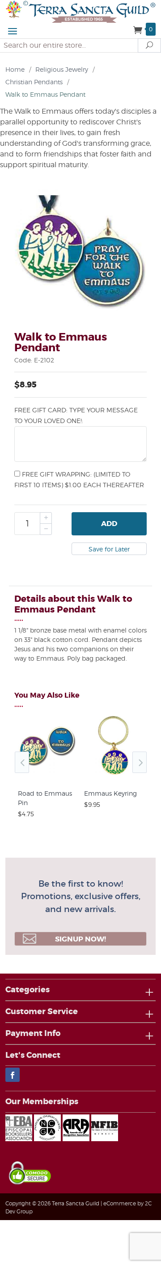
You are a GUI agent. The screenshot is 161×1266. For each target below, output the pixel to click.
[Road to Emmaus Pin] (47, 774)
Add (109, 523)
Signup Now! (80, 939)
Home (15, 69)
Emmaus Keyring (110, 793)
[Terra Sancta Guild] (80, 11)
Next (139, 762)
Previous (22, 762)
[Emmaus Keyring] (113, 774)
